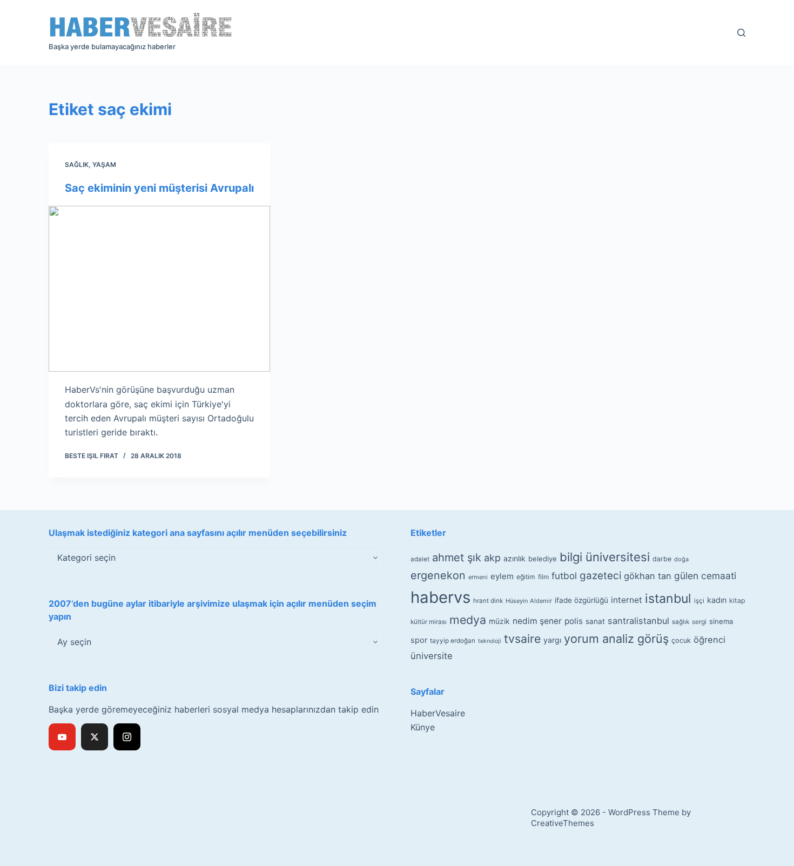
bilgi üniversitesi (605, 557)
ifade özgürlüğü (581, 600)
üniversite (432, 655)
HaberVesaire (438, 713)
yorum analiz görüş (616, 639)
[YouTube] (62, 736)
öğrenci (709, 639)
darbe (661, 559)
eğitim (525, 577)
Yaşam (104, 164)
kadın (716, 600)
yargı (552, 640)
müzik (499, 621)
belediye (542, 558)
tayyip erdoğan (452, 641)
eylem (502, 576)
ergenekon (438, 575)
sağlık (680, 622)
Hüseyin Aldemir (529, 601)
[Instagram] (126, 736)
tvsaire (522, 639)
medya (467, 620)
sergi (699, 621)
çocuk (681, 640)
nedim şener (537, 621)
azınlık (514, 558)
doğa (681, 559)
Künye (423, 727)
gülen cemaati (705, 575)
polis (573, 621)
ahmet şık (456, 557)
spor (419, 640)
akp (492, 557)
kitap (737, 600)
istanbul (668, 598)
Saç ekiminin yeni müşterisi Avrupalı (159, 188)
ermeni (478, 577)
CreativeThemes (562, 823)
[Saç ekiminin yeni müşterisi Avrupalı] (159, 289)
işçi (699, 601)
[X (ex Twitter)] (94, 736)
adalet (420, 559)
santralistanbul (638, 620)
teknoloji (489, 641)
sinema (721, 621)
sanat (595, 621)
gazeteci (600, 575)
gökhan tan (647, 575)
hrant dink (488, 601)
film (543, 577)
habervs (440, 597)
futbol (564, 575)
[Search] (741, 33)
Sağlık (77, 164)
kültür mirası (429, 622)
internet (626, 600)
